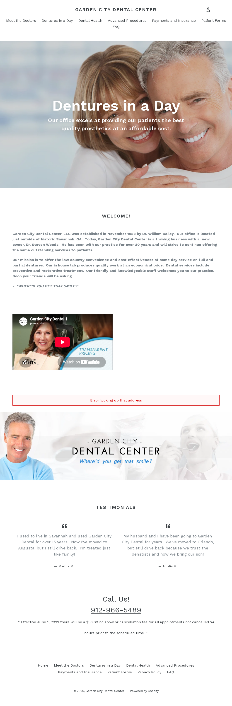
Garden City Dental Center (116, 9)
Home (43, 665)
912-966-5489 (116, 610)
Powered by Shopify (144, 691)
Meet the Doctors (21, 20)
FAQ (116, 26)
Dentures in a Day (57, 20)
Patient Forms (213, 20)
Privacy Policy (149, 672)
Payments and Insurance (174, 20)
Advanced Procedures (127, 20)
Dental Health (90, 20)
